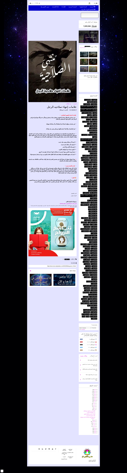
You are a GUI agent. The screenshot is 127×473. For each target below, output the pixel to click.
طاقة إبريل (95, 246)
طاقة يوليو (95, 268)
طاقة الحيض (87, 250)
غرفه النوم (88, 290)
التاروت (89, 119)
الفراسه (86, 162)
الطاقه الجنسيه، (94, 157)
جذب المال (87, 224)
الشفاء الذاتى (94, 153)
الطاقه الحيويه (85, 157)
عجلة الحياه (95, 283)
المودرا (87, 175)
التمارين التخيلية (94, 128)
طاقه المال (95, 277)
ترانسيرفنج (85, 186)
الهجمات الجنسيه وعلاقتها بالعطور (89, 414)
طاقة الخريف (94, 253)
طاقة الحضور (94, 250)
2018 (95, 394)
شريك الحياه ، (88, 237)
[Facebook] (35, 3)
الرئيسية (92, 6)
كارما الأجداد (94, 307)
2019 (95, 395)
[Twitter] (45, 449)
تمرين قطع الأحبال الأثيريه (91, 412)
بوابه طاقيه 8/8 (88, 184)
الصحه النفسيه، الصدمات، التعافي (90, 155)
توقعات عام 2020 (85, 204)
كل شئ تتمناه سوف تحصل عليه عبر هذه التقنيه (93, 60)
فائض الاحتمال (94, 292)
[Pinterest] (39, 449)
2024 (95, 429)
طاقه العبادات (94, 274)
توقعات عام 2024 (93, 213)
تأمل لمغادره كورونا (93, 186)
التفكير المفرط (94, 126)
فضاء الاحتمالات (94, 296)
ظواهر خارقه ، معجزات (92, 281)
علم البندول (88, 288)
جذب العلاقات (68, 103)
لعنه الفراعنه (87, 312)
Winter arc (95, 318)
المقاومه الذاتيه (94, 175)
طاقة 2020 (84, 244)
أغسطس (93, 421)
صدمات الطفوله (94, 242)
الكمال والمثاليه (89, 166)
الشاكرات (89, 149)
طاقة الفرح (95, 259)
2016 (95, 391)
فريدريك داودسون (93, 294)
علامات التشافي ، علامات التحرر (91, 285)
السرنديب (95, 149)
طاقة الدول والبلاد (86, 253)
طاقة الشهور (87, 255)
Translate (83, 329)
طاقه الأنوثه (86, 272)
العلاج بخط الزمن (86, 160)
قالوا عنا (64, 6)
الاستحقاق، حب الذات (87, 112)
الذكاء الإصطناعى (87, 144)
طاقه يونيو (95, 279)
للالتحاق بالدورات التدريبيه (87, 9)
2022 (95, 400)
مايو (94, 408)
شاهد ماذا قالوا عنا (70, 452)
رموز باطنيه (94, 233)
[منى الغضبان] (89, 4)
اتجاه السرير (88, 99)
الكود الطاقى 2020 (93, 168)
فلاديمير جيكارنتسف (93, 298)
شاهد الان (82, 41)
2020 (95, 397)
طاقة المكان (87, 259)
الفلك (96, 164)
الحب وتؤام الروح (93, 134)
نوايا (88, 316)
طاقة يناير (89, 266)
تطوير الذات (94, 192)
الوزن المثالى (90, 177)
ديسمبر (93, 426)
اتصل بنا (64, 456)
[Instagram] (37, 3)
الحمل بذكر (85, 134)
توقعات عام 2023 (93, 211)
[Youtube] (39, 3)
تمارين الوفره (94, 198)
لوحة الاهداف (94, 314)
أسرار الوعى (87, 104)
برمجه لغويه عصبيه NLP (92, 181)
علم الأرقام (95, 288)
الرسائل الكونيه (94, 146)
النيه (96, 177)
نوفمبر (94, 424)
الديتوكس (95, 144)
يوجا (84, 316)
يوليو (94, 420)
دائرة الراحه (88, 226)
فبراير (94, 403)
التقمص (87, 126)
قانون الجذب (86, 301)
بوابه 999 (95, 184)
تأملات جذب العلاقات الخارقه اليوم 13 (66, 284)
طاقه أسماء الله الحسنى (92, 270)
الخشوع (95, 137)
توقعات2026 (85, 218)
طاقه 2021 (88, 268)
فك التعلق (86, 296)
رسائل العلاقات (94, 231)
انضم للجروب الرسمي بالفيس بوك (64, 453)
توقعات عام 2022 (93, 209)
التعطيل (90, 123)
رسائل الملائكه (86, 231)
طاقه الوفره (88, 277)
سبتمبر (94, 423)
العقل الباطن (94, 160)
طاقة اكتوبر (94, 248)
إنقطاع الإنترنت (94, 179)
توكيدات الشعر (88, 220)
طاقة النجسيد (94, 261)
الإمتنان (95, 115)
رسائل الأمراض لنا (86, 228)
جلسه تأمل (95, 226)
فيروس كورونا (94, 301)
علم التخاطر (94, 290)
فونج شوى (85, 298)
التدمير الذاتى (86, 121)
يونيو (94, 409)
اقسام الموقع (83, 6)
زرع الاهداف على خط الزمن (91, 235)
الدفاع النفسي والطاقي (92, 142)
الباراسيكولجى (94, 117)
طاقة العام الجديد (93, 257)
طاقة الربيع (95, 255)
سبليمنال (95, 237)
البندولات (95, 119)
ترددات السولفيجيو (93, 190)
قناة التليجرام (55, 6)
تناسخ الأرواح (94, 202)
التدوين (95, 123)
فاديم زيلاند (87, 292)
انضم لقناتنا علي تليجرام (70, 457)
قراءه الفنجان (94, 303)
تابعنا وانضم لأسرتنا (70, 450)
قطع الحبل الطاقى (85, 303)
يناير (94, 401)
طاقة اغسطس (87, 246)
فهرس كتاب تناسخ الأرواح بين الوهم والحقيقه (68, 203)
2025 (95, 431)
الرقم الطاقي (86, 146)
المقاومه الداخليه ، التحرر (92, 173)
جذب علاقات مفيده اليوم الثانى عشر (43, 284)
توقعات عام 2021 (93, 207)
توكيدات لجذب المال (93, 222)
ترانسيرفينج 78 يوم (93, 188)
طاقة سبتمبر (87, 261)
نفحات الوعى (94, 316)
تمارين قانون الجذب (93, 200)
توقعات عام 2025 (93, 215)
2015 (95, 389)
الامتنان (90, 115)
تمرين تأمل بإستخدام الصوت (93, 53)
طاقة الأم (88, 248)
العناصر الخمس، (94, 162)
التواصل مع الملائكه (93, 130)
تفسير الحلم (87, 192)
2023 (95, 428)
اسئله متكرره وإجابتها (93, 102)
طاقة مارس (87, 263)
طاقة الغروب (85, 257)
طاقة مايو (95, 266)
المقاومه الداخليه (93, 170)
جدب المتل (85, 222)
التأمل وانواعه (87, 46)
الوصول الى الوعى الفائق (84, 53)
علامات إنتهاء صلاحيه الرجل (90, 415)
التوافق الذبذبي (94, 132)
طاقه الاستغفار (94, 272)
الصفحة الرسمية (73, 6)
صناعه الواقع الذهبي (93, 244)
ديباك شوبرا (94, 228)
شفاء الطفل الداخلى (93, 239)
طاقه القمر (87, 274)
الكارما (95, 166)
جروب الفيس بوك (45, 6)
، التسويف (95, 99)
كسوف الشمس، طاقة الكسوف (91, 309)
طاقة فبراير (94, 263)
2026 (95, 432)
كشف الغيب (94, 312)
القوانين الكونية (89, 164)
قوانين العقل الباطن (93, 305)
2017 (95, 392)
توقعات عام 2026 (93, 218)
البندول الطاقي (86, 117)
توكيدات (95, 220)
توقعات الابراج (94, 204)
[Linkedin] (42, 449)
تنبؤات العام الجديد (86, 202)
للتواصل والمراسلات (64, 450)
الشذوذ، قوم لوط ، (93, 151)
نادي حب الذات (86, 314)
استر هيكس (94, 104)
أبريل (94, 406)
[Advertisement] (52, 29)
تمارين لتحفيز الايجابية (85, 68)
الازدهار (95, 112)
